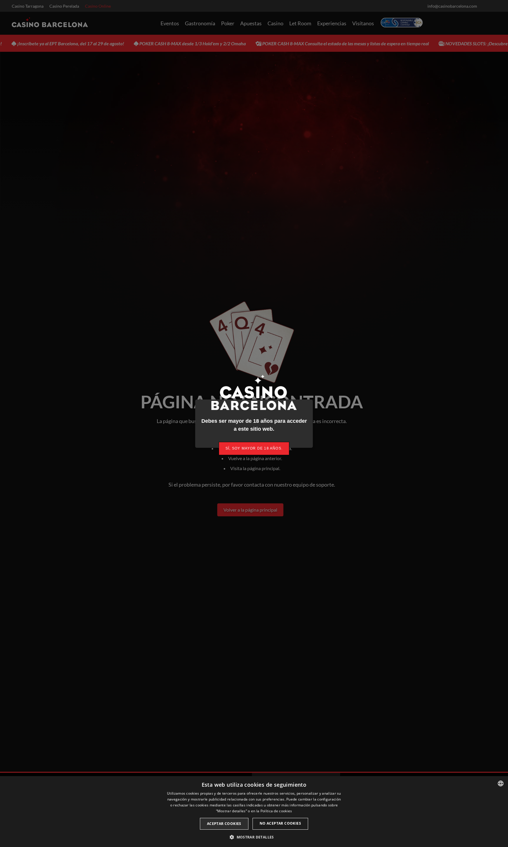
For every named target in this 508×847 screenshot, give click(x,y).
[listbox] (501, 783)
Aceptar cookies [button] (224, 823)
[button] (254, 837)
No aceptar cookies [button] (280, 823)
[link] (254, 448)
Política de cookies (276, 810)
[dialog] (254, 811)
